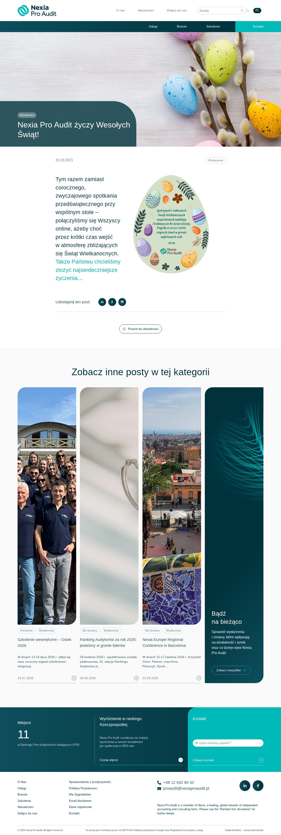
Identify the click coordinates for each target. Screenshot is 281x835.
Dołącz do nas (177, 10)
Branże (182, 26)
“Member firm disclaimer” (235, 809)
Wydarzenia (215, 160)
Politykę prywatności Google (149, 830)
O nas (120, 10)
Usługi (153, 26)
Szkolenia (213, 26)
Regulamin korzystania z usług (186, 830)
